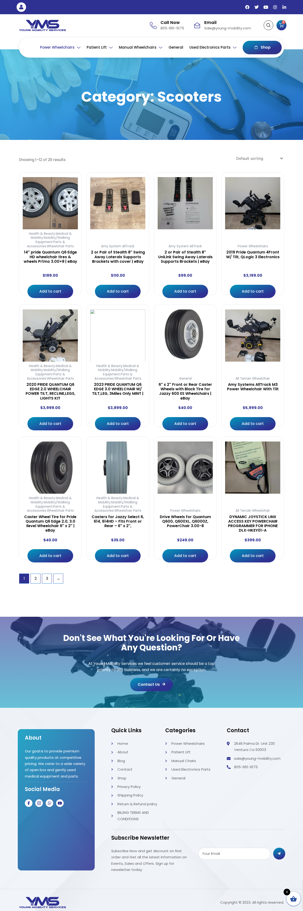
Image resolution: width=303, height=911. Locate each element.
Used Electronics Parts (210, 47)
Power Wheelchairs (57, 47)
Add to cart (50, 291)
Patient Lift (97, 47)
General (176, 47)
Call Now (170, 22)
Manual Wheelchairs (137, 47)
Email (210, 22)
